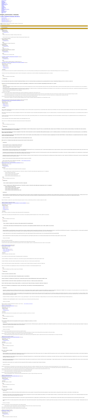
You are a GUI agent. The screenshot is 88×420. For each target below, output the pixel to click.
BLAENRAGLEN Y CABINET (7, 410)
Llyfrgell (3, 5)
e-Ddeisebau (3, 3)
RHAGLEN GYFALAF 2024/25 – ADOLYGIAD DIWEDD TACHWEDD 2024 (12, 162)
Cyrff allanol (3, 6)
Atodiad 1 (5, 65)
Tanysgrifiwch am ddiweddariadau (5, 9)
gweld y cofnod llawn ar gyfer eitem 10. (28, 303)
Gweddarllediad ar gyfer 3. (6, 46)
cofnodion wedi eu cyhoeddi (6, 21)
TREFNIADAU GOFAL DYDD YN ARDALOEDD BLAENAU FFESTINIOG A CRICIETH (14, 62)
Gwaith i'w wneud (4, 12)
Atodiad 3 (5, 208)
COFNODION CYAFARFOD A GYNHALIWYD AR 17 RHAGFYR (11, 56)
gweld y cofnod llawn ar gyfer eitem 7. (26, 160)
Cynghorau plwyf (4, 7)
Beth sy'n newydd (4, 11)
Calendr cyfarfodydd (4, 0)
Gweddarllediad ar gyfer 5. (6, 58)
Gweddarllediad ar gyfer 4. (6, 51)
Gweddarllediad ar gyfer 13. (6, 379)
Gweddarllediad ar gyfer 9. (6, 209)
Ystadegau (3, 8)
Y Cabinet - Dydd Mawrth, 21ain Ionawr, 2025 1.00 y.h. (10, 16)
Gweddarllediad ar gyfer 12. (6, 340)
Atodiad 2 (5, 207)
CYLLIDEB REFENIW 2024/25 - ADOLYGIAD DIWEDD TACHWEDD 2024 (13, 100)
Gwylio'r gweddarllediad (4, 27)
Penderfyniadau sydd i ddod (5, 4)
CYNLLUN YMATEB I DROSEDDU (8, 245)
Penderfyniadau (3, 2)
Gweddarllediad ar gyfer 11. (6, 310)
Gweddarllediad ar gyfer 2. (6, 40)
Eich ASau (3, 10)
